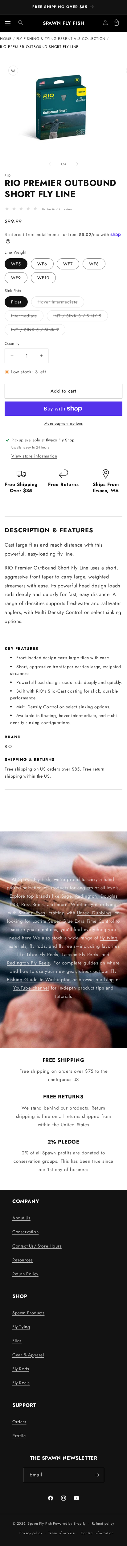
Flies (17, 1341)
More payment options (63, 423)
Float (16, 302)
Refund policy (103, 1523)
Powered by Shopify (69, 1523)
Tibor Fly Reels (42, 954)
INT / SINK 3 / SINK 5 (80, 316)
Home (6, 38)
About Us (21, 1218)
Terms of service (61, 1533)
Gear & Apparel (28, 1355)
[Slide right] (77, 164)
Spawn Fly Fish (40, 1523)
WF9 (16, 278)
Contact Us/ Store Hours (37, 1246)
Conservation (25, 1232)
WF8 (94, 264)
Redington (86, 896)
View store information (34, 456)
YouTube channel (31, 988)
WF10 (43, 278)
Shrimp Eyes (31, 912)
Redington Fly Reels (28, 963)
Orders (19, 1422)
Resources (22, 1260)
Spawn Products (28, 1313)
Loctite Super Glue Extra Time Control (73, 921)
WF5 (16, 264)
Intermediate (27, 316)
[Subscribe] (97, 1475)
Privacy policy (30, 1533)
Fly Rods (20, 1369)
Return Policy (25, 1274)
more (62, 904)
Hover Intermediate (61, 302)
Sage (66, 896)
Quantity (12, 343)
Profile (19, 1435)
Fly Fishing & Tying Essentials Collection (61, 38)
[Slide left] (50, 164)
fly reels (67, 946)
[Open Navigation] (7, 23)
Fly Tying (21, 1327)
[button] (21, 22)
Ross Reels (32, 904)
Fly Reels (21, 1383)
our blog (105, 979)
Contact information (97, 1533)
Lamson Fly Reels (80, 954)
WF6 (42, 264)
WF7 (68, 264)
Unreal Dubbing (94, 912)
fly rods (38, 946)
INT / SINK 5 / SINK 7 (38, 330)
